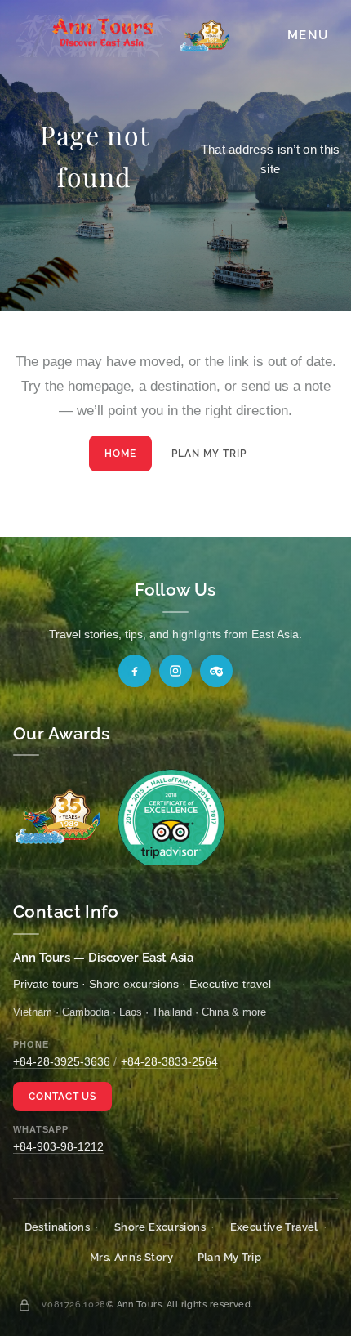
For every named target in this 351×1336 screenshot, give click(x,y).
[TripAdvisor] (216, 671)
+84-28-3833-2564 (169, 1061)
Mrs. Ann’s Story (131, 1257)
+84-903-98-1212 (58, 1146)
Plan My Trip (209, 453)
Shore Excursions (160, 1227)
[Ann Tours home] (123, 36)
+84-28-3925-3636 (61, 1061)
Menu (307, 35)
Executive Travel (274, 1227)
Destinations (57, 1227)
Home (120, 453)
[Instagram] (175, 671)
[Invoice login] (24, 1305)
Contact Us (63, 1096)
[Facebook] (134, 671)
